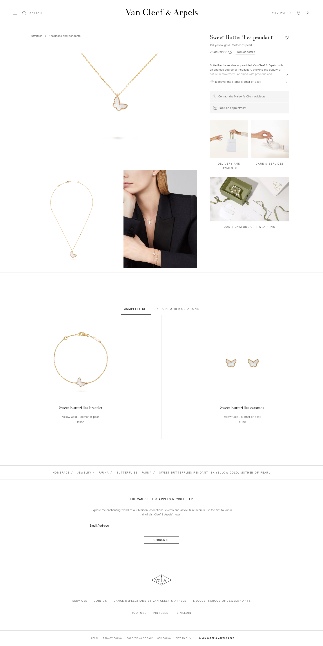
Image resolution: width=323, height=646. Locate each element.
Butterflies (36, 36)
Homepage (61, 472)
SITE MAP (182, 638)
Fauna (104, 472)
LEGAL (95, 638)
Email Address (99, 526)
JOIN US (100, 601)
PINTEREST (161, 613)
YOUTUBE (139, 613)
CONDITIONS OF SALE (140, 638)
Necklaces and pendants (65, 36)
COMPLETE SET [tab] (136, 309)
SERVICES (79, 601)
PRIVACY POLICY (112, 638)
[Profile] (307, 13)
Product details (245, 52)
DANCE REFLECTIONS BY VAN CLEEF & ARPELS (150, 601)
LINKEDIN (184, 613)
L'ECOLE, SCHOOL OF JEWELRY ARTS (222, 601)
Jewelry (84, 472)
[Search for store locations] (299, 13)
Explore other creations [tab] (177, 309)
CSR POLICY (164, 638)
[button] (118, 102)
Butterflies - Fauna (134, 472)
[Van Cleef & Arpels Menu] (15, 13)
